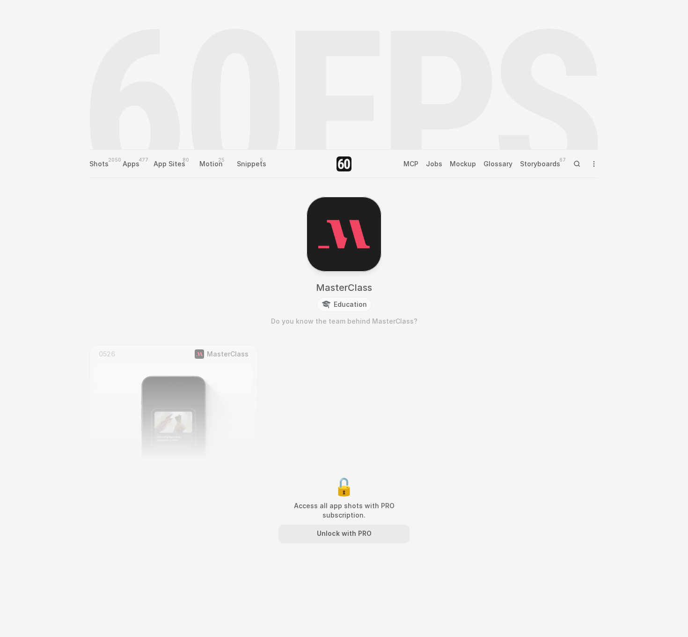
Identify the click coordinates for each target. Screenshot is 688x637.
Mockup (463, 164)
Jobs (434, 164)
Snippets (251, 164)
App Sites (169, 164)
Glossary (497, 164)
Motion (211, 164)
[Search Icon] (577, 164)
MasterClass (344, 287)
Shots (99, 164)
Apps (131, 164)
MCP (410, 164)
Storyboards (540, 164)
